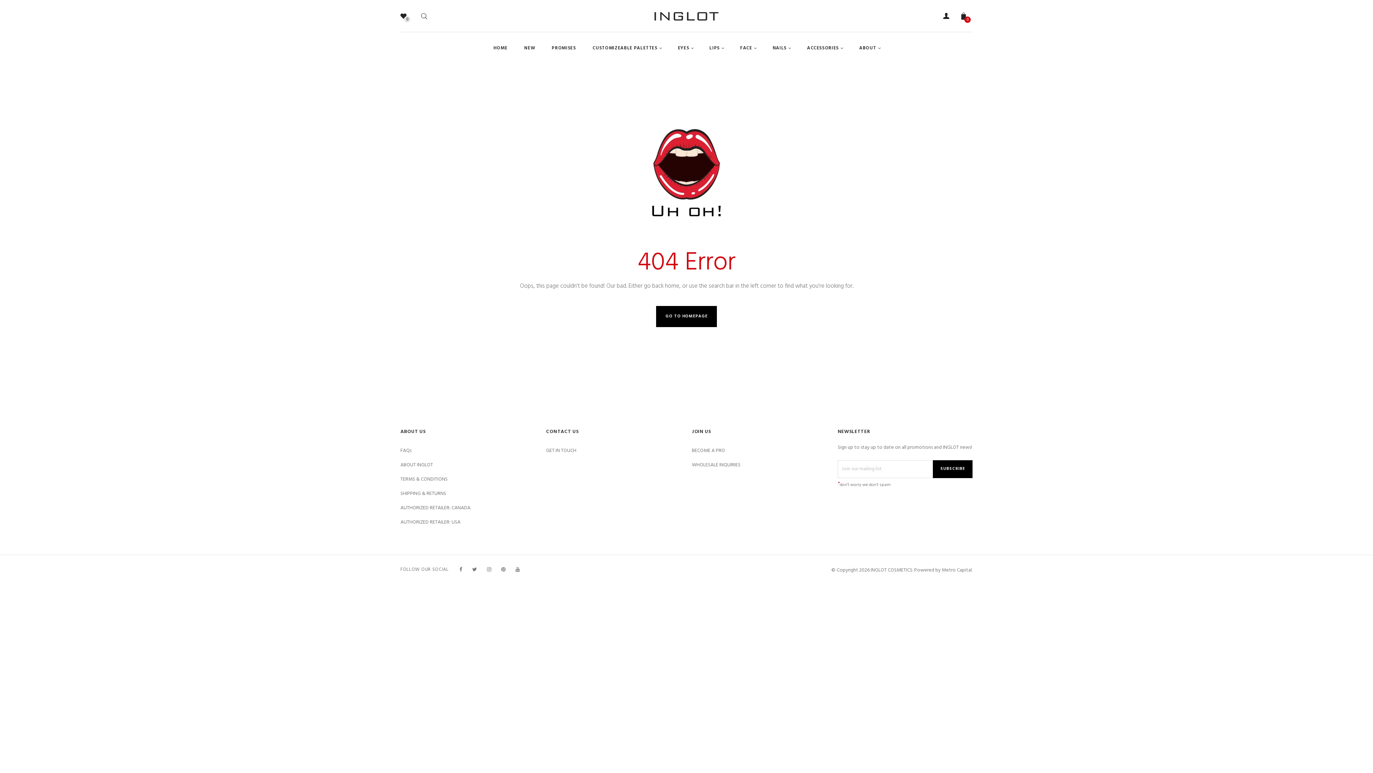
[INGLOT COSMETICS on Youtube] (518, 570)
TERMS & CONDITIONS (424, 479)
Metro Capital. (957, 570)
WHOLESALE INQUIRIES (716, 465)
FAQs (406, 451)
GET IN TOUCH (561, 451)
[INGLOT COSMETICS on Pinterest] (503, 570)
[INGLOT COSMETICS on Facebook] (460, 570)
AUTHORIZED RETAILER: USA (430, 522)
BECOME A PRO (708, 451)
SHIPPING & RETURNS (423, 494)
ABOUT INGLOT (416, 465)
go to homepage (686, 316)
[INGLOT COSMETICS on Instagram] (489, 570)
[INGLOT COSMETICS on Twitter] (474, 570)
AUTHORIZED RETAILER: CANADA (435, 508)
